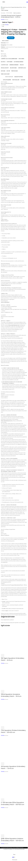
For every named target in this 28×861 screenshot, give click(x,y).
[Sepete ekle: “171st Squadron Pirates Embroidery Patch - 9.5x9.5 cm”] (2, 727)
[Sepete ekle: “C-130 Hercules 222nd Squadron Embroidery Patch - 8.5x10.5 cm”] (2, 800)
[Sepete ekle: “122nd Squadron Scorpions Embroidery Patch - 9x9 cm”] (2, 691)
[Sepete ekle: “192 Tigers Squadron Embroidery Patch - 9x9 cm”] (2, 655)
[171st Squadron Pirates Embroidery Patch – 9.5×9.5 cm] (14, 712)
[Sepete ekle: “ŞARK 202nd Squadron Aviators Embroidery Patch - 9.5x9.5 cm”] (2, 836)
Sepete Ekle (10, 37)
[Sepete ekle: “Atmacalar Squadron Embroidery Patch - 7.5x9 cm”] (2, 763)
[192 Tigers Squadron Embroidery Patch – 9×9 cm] (14, 640)
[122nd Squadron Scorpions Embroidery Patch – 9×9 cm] (14, 676)
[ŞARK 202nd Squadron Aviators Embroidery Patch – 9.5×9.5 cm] (14, 821)
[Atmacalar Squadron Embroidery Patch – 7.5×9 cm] (14, 749)
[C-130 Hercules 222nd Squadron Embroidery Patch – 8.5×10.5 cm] (14, 785)
